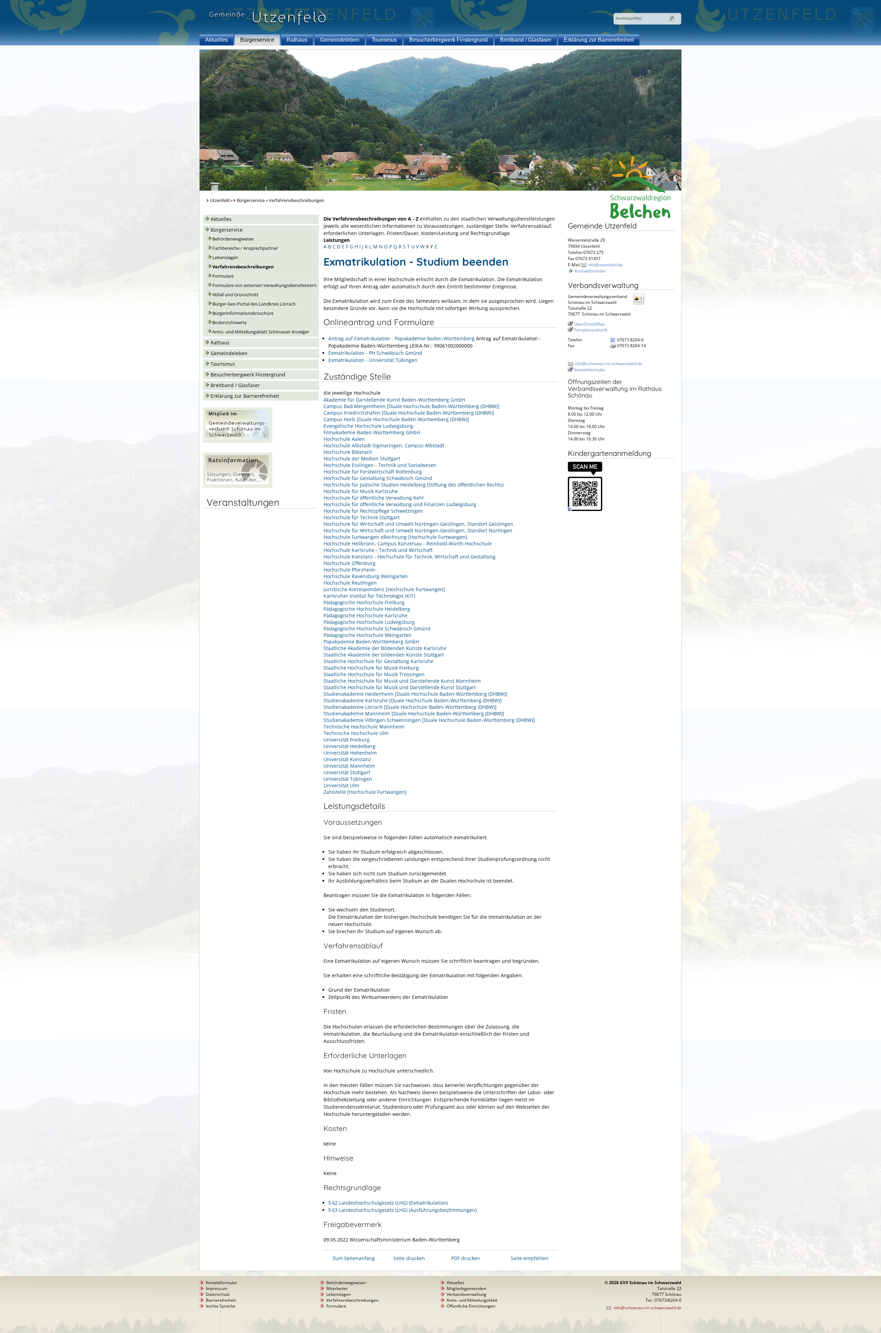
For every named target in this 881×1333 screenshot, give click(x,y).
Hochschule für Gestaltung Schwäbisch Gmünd (377, 478)
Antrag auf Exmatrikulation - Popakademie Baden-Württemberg (401, 338)
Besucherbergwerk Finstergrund (448, 40)
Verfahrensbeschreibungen (243, 267)
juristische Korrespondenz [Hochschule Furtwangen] (384, 589)
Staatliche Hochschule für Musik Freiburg (371, 667)
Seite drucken (409, 1258)
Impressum (216, 1288)
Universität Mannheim (349, 766)
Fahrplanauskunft (590, 330)
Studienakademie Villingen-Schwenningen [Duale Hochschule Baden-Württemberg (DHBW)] (429, 720)
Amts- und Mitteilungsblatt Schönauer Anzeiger (260, 332)
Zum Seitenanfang (353, 1258)
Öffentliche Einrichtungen (471, 1306)
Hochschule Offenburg (349, 563)
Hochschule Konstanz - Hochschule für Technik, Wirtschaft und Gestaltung (409, 556)
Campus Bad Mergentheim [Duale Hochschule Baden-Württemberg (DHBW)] (411, 406)
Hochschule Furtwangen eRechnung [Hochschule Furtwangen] (395, 537)
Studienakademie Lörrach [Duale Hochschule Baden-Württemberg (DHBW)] (410, 707)
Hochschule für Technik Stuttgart (361, 517)
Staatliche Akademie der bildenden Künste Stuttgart (383, 654)
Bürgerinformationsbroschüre (243, 313)
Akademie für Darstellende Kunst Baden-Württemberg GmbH (394, 399)
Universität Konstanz (347, 759)
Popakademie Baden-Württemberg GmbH (371, 641)
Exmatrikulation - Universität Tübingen (372, 360)
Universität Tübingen (347, 779)
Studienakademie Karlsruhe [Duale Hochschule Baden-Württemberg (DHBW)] (412, 700)
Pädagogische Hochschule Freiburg (363, 602)
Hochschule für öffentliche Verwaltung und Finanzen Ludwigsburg (399, 504)
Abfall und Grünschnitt (235, 295)
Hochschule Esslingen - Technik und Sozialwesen (379, 465)
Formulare (223, 276)
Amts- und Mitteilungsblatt (472, 1300)
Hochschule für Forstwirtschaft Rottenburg (372, 471)
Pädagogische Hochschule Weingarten (367, 635)
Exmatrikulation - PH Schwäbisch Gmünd (375, 353)
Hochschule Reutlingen (350, 582)
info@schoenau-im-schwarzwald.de (609, 363)
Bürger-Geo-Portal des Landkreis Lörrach (254, 304)
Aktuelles (216, 40)
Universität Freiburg (346, 739)
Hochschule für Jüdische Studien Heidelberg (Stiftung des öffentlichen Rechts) (413, 484)
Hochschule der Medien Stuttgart (361, 458)
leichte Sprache (220, 1306)
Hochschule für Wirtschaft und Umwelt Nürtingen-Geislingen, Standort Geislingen (418, 524)
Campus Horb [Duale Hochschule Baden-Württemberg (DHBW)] (396, 419)
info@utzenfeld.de (605, 265)
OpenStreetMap (589, 324)
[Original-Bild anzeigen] (585, 509)
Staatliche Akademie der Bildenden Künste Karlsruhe (384, 648)
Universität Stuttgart (346, 772)
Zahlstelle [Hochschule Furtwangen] (364, 792)
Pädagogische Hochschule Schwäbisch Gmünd (377, 628)
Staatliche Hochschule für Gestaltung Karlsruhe (378, 661)
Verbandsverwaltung (466, 1294)
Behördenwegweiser (233, 239)
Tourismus (384, 40)
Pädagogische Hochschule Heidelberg (366, 609)
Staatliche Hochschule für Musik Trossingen (374, 674)
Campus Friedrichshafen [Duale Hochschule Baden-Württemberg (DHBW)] (408, 412)
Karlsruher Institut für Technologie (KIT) (369, 596)
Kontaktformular (590, 271)
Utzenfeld (220, 200)
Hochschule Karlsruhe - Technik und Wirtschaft (378, 550)
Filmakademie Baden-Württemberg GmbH (371, 432)
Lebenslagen (225, 257)
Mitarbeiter (337, 1288)
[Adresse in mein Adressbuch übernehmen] (640, 304)
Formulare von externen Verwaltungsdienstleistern (264, 285)
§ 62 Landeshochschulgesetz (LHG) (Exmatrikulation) (388, 1202)
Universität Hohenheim (350, 752)
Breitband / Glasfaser (525, 40)
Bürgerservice (257, 40)
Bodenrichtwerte (229, 323)
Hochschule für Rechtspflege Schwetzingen (373, 511)
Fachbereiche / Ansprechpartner (245, 248)
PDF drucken (465, 1258)
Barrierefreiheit (221, 1300)
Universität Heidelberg (349, 746)
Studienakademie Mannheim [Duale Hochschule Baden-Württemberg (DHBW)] (413, 713)
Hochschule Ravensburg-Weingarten (365, 576)
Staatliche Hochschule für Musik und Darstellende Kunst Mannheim (402, 681)
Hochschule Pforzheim (349, 569)
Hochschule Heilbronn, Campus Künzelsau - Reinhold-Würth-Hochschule (407, 543)
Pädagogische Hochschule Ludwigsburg (369, 622)
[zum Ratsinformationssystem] (237, 486)
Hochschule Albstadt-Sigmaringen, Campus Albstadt (383, 445)
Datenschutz (218, 1294)
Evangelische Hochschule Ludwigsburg (368, 426)
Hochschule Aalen (344, 439)
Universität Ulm (341, 785)
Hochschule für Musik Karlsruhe (360, 491)
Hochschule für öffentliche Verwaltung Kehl (373, 497)
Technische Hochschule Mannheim (363, 726)
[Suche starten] (672, 18)
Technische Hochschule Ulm (356, 733)
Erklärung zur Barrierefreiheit (599, 40)
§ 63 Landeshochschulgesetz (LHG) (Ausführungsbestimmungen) (402, 1210)
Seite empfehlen (530, 1258)
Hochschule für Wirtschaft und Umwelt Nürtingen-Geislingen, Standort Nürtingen (417, 530)
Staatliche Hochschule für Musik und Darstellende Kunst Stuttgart (399, 687)
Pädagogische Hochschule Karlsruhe (365, 615)
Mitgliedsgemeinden (466, 1288)
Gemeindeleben (339, 40)
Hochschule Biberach (347, 452)
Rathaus (297, 40)
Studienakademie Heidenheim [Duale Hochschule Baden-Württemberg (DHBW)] (415, 694)
